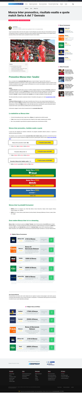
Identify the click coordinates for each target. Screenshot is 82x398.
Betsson (26, 8)
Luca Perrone (15, 26)
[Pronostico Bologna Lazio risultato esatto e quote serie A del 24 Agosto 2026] (61, 81)
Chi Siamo (62, 373)
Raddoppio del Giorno (52, 378)
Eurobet (15, 164)
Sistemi (61, 4)
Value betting (24, 376)
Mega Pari (36, 8)
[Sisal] (13, 271)
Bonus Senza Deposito (52, 375)
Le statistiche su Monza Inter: (16, 67)
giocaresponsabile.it (56, 391)
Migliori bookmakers (33, 4)
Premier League (12, 381)
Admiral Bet (21, 276)
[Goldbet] (13, 315)
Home (26, 4)
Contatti (72, 387)
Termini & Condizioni (66, 387)
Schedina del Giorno (51, 379)
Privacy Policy (59, 387)
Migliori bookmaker (38, 373)
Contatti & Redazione (64, 378)
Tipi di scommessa (25, 378)
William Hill (21, 238)
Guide (66, 4)
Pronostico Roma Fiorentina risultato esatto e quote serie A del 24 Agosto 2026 (69, 71)
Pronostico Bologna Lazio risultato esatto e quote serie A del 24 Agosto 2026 (69, 79)
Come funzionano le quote (26, 373)
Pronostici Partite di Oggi (53, 4)
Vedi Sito (51, 240)
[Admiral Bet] (13, 280)
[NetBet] (13, 262)
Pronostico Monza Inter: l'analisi (15, 66)
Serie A (10, 375)
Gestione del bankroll (25, 375)
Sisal (31, 8)
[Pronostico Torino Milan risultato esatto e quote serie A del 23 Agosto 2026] (61, 89)
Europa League (11, 378)
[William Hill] (13, 242)
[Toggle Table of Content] (25, 64)
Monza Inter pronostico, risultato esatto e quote (19, 68)
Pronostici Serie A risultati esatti (24, 20)
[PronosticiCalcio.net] (15, 3)
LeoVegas (37, 379)
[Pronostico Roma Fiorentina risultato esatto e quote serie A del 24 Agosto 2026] (61, 74)
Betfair (28, 146)
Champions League (12, 376)
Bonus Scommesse (43, 4)
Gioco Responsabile (64, 375)
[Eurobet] (13, 322)
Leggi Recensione (44, 239)
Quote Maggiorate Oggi (52, 376)
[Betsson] (13, 252)
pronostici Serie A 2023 (50, 97)
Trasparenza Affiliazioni (65, 376)
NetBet (21, 258)
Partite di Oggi (11, 373)
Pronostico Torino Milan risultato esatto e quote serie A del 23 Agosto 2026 (69, 86)
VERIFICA (32, 175)
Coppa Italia (11, 379)
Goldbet (21, 146)
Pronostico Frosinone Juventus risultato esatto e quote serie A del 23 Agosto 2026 (69, 93)
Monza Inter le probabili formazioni (17, 69)
